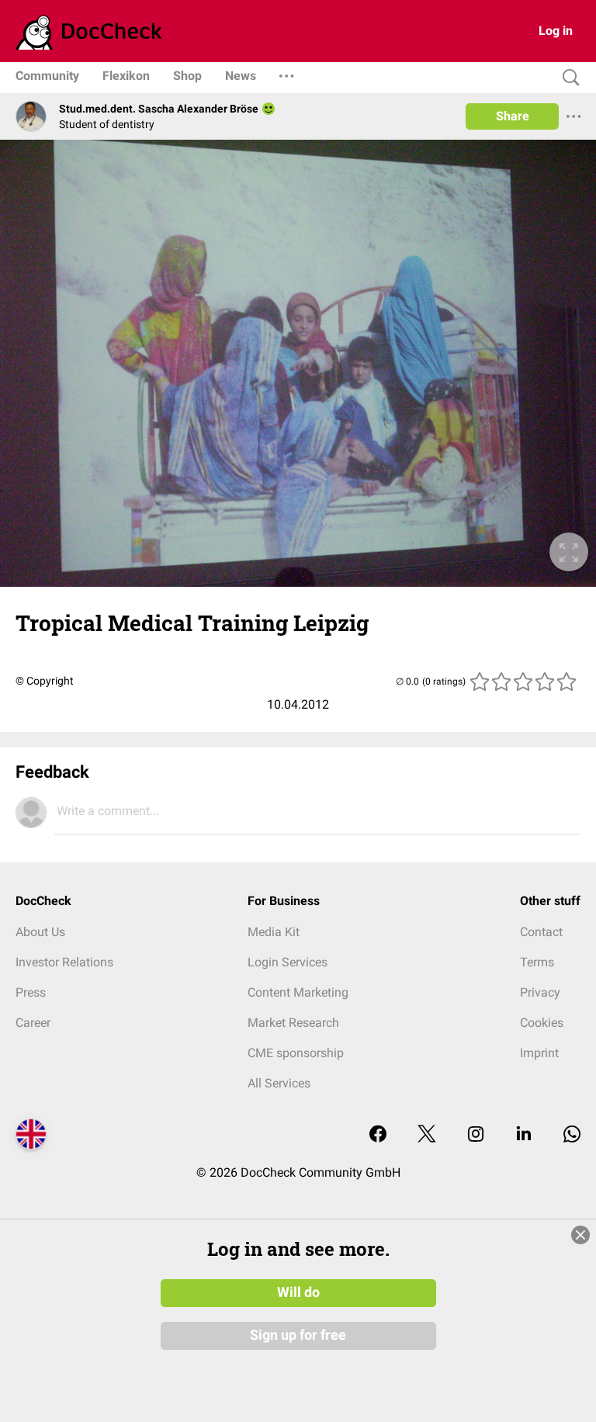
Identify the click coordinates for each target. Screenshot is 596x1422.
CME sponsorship (296, 1053)
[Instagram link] (475, 1135)
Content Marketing (298, 992)
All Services (279, 1083)
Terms (537, 962)
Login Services (287, 962)
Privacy (540, 992)
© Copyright (45, 681)
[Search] (567, 78)
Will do (298, 1292)
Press (31, 992)
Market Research (293, 1022)
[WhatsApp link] (571, 1135)
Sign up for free (298, 1335)
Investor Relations (64, 962)
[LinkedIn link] (523, 1135)
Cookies (541, 1022)
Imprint (539, 1053)
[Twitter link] (427, 1135)
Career (33, 1022)
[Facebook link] (377, 1135)
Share (512, 116)
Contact (541, 931)
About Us (40, 931)
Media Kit (274, 931)
